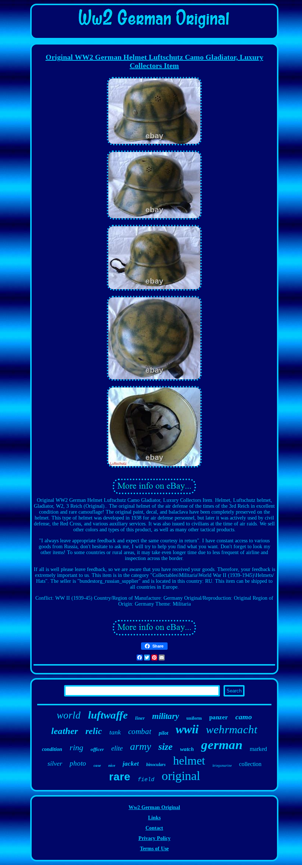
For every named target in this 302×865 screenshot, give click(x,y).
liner (140, 718)
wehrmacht (231, 729)
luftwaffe (108, 715)
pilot (163, 733)
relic (93, 731)
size (165, 746)
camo (243, 717)
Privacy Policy (154, 838)
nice (111, 765)
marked (258, 749)
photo (78, 763)
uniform (194, 718)
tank (115, 732)
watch (187, 749)
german (221, 745)
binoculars (156, 764)
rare (119, 776)
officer (97, 749)
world (69, 715)
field (146, 780)
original (181, 776)
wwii (187, 729)
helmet (189, 760)
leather (64, 731)
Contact (154, 828)
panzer (218, 717)
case (97, 765)
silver (55, 763)
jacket (131, 763)
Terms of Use (154, 848)
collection (250, 764)
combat (139, 731)
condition (52, 749)
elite (117, 748)
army (140, 746)
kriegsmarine (222, 765)
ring (76, 747)
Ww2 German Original (154, 807)
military (165, 716)
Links (154, 817)
